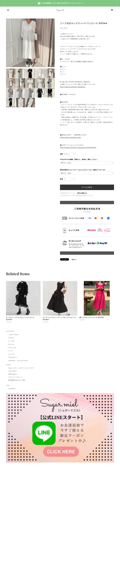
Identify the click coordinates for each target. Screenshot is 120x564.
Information (12, 371)
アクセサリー (12, 357)
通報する (74, 259)
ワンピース (12, 347)
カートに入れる (87, 187)
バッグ (10, 351)
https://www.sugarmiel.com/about (72, 87)
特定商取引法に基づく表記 (16, 380)
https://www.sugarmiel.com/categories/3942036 (78, 147)
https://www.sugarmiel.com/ (70, 137)
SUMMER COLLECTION (18, 360)
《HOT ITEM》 (13, 334)
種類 (61, 154)
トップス (11, 341)
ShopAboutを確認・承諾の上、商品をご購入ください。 (79, 159)
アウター (11, 338)
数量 (61, 179)
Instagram (12, 388)
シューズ (11, 354)
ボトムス (11, 344)
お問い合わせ (12, 374)
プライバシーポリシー (15, 377)
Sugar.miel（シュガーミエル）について (21, 368)
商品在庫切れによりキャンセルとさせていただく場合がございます (83, 170)
